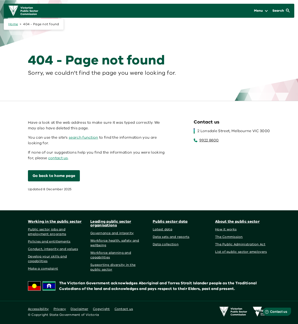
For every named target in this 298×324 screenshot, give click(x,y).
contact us (58, 158)
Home (13, 24)
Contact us (124, 309)
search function (83, 137)
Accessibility (38, 309)
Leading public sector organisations (110, 223)
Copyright (101, 309)
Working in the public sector (55, 221)
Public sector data (170, 221)
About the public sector (237, 221)
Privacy (60, 309)
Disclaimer (79, 309)
